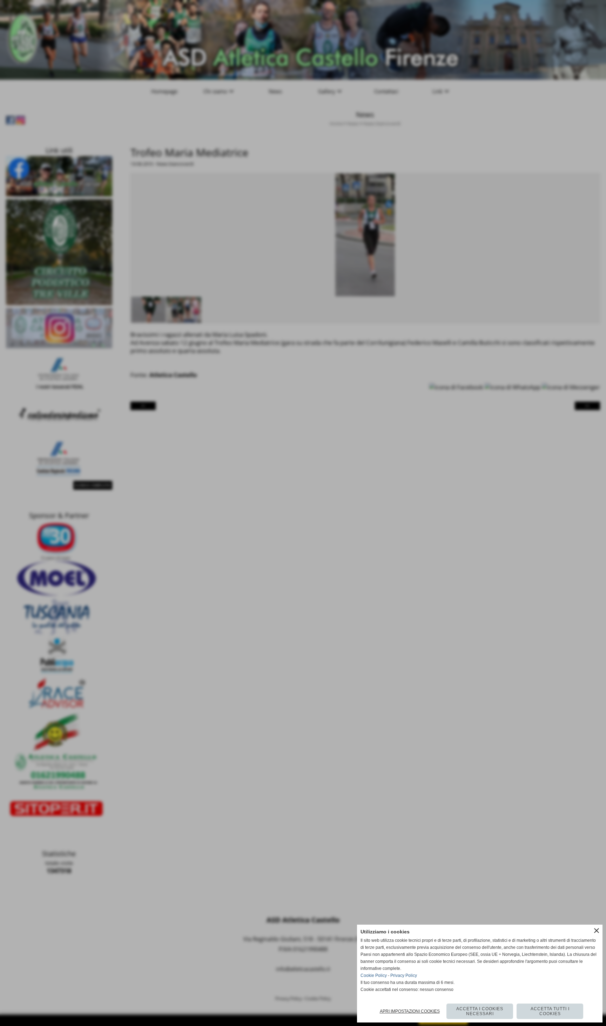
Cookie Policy (374, 975)
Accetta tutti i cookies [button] (550, 1011)
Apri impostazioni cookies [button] (410, 1011)
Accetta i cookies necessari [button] (479, 1011)
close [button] (596, 930)
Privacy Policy (403, 975)
